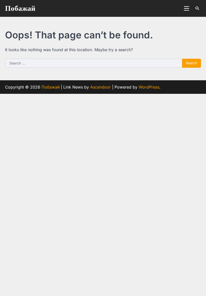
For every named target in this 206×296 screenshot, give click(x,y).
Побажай (20, 9)
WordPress (149, 87)
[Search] (197, 8)
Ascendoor (100, 87)
